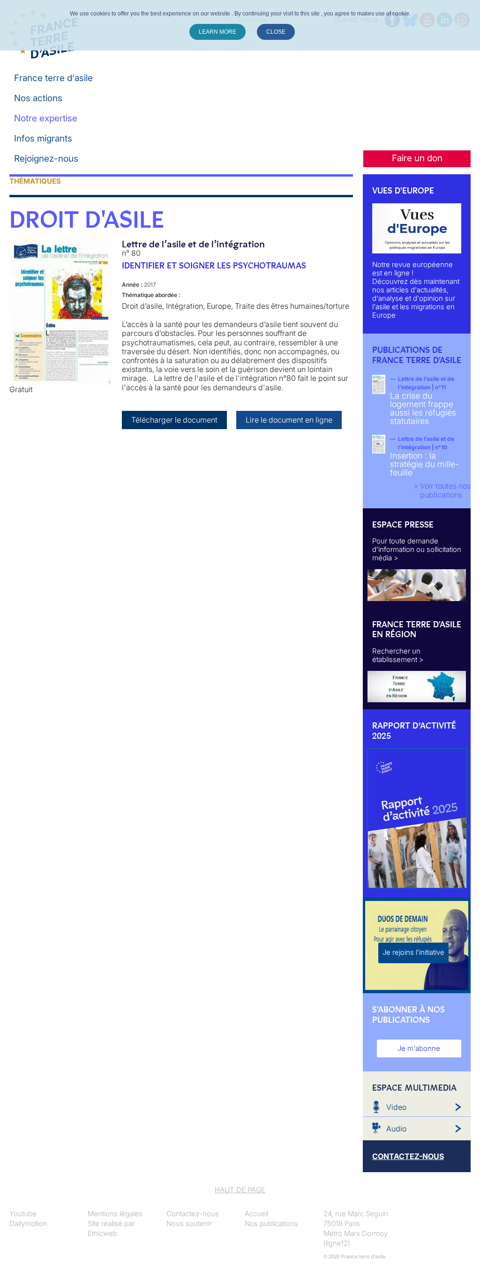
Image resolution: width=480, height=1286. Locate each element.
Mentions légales (115, 1213)
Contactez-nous (192, 1213)
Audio (396, 1128)
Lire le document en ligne (289, 419)
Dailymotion (28, 1223)
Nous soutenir (189, 1223)
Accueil (256, 1213)
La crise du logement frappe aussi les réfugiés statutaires (423, 408)
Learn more (217, 32)
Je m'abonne (419, 1048)
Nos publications (271, 1223)
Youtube (23, 1213)
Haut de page (240, 1189)
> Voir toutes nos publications (442, 490)
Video (396, 1107)
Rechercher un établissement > (398, 655)
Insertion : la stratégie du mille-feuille (424, 464)
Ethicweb (102, 1233)
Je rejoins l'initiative (413, 952)
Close (275, 32)
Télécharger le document (174, 419)
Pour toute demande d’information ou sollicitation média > (416, 549)
